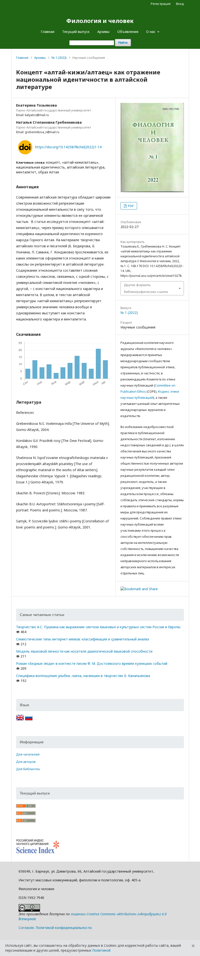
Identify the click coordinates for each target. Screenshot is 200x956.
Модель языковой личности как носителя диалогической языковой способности (84, 651)
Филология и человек (100, 21)
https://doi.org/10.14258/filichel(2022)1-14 (68, 147)
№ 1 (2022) (59, 57)
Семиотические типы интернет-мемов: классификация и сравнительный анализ (82, 639)
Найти (123, 42)
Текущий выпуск (76, 31)
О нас (151, 31)
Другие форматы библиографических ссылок (146, 288)
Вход (180, 3)
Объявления (127, 31)
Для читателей (28, 754)
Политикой (101, 950)
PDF (130, 206)
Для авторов (26, 761)
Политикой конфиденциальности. (64, 927)
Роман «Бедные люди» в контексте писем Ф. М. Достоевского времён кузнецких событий (91, 663)
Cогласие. (27, 927)
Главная (47, 31)
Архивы (103, 31)
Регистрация (160, 3)
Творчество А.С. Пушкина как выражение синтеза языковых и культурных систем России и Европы (98, 627)
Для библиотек (28, 769)
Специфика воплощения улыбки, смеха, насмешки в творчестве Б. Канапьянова (83, 675)
